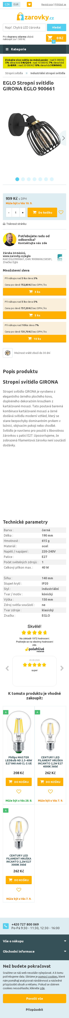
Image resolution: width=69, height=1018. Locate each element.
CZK (7, 4)
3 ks (37, 291)
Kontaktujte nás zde (32, 243)
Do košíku (45, 212)
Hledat (56, 27)
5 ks (37, 315)
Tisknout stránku (16, 223)
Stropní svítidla (14, 73)
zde (42, 988)
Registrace (47, 4)
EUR (16, 4)
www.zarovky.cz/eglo (17, 256)
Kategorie (18, 49)
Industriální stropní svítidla (47, 73)
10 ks (37, 338)
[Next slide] (62, 138)
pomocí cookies (48, 976)
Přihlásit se (60, 4)
